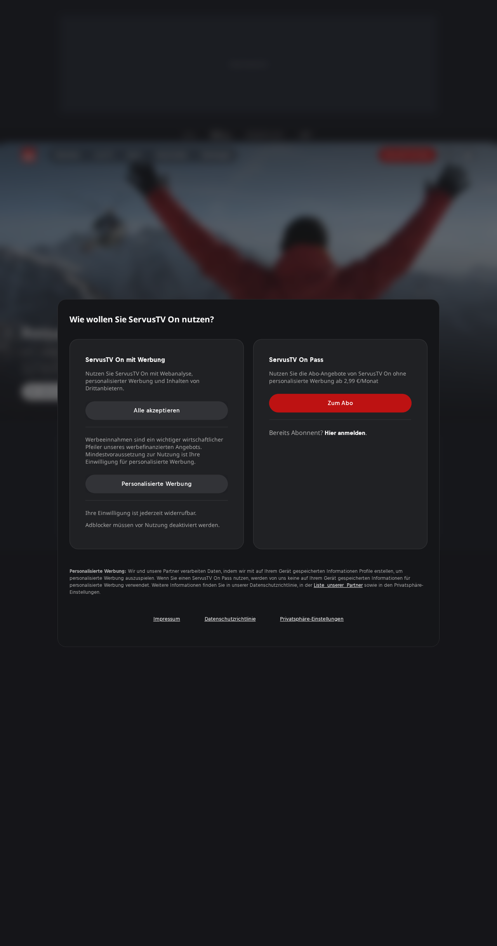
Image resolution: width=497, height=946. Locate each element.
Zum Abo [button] (340, 403)
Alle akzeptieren (157, 410)
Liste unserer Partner (338, 585)
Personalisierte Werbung (157, 483)
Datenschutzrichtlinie (230, 619)
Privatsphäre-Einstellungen (312, 619)
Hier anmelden (345, 433)
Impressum (166, 619)
